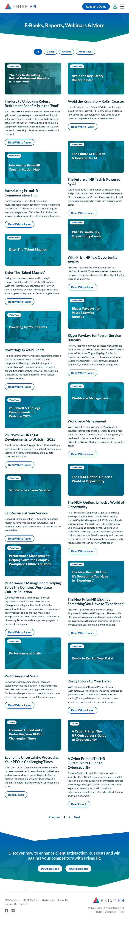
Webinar (66, 51)
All (37, 51)
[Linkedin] (13, 910)
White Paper (85, 51)
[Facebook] (6, 910)
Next (77, 817)
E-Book (50, 51)
